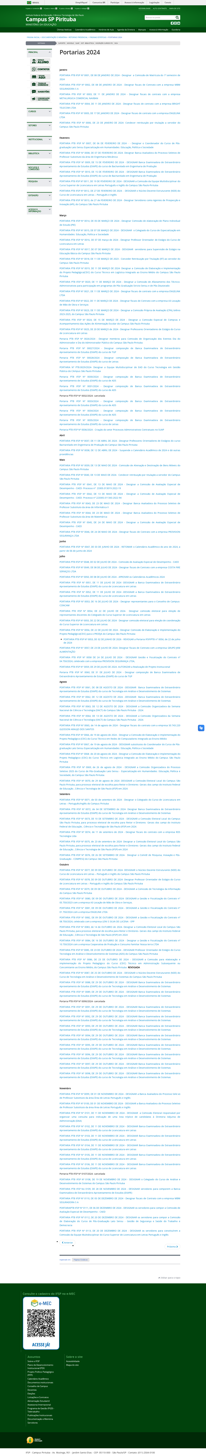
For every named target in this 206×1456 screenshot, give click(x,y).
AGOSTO (107, 687)
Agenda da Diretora (126, 29)
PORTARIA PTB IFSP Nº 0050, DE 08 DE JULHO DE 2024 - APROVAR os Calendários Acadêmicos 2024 (112, 576)
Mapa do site (174, 8)
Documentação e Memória (54, 37)
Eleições (31, 1393)
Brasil (36, 2)
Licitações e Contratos (38, 1397)
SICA (116, 43)
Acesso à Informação (158, 29)
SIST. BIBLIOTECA (87, 43)
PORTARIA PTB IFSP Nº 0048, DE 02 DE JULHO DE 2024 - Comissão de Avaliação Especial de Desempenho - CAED (119, 561)
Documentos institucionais (40, 1382)
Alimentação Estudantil (39, 1401)
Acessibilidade (144, 8)
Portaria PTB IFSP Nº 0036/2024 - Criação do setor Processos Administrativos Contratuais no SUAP (112, 429)
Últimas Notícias (64, 29)
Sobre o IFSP (34, 1361)
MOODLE (70, 43)
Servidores (33, 1422)
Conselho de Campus (38, 1386)
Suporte (61, 43)
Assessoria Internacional (39, 1404)
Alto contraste (160, 8)
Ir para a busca (65, 8)
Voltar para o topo (170, 1277)
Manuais (142, 29)
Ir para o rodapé (82, 8)
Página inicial (33, 37)
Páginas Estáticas (98, 37)
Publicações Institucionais (40, 1415)
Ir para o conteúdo (34, 8)
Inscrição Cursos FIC (104, 43)
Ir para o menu (50, 8)
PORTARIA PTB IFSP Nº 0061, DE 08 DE (81, 687)
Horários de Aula (106, 29)
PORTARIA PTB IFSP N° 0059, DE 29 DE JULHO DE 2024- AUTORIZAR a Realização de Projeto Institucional (115, 666)
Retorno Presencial (78, 37)
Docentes (32, 1390)
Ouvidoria (176, 29)
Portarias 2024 (80, 52)
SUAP (77, 43)
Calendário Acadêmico (85, 29)
